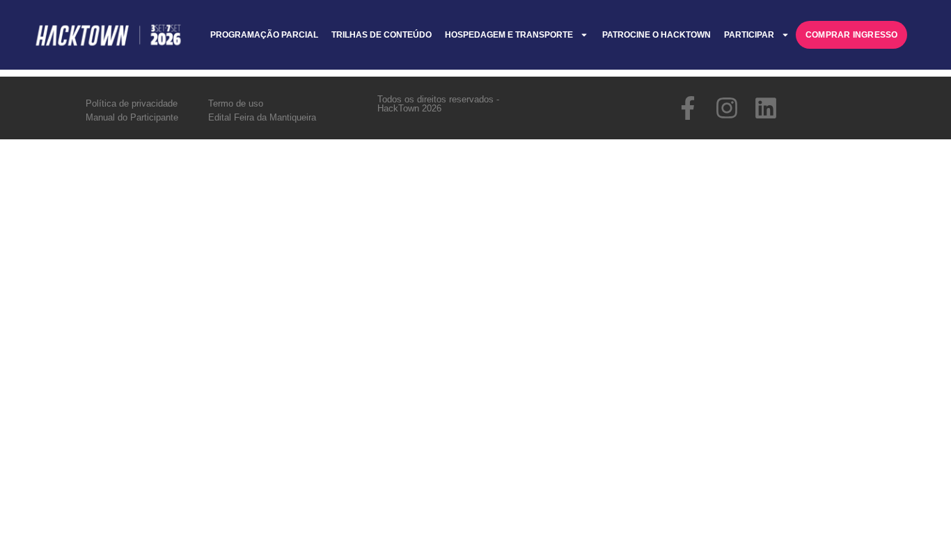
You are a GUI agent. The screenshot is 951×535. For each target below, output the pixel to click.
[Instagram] (727, 108)
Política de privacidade (132, 103)
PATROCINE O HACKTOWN (656, 35)
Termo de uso (235, 103)
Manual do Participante (132, 117)
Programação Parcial (264, 35)
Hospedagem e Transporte (509, 35)
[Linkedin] (766, 108)
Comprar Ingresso (851, 35)
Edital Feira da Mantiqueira (262, 117)
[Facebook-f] (688, 108)
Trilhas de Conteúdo (381, 35)
